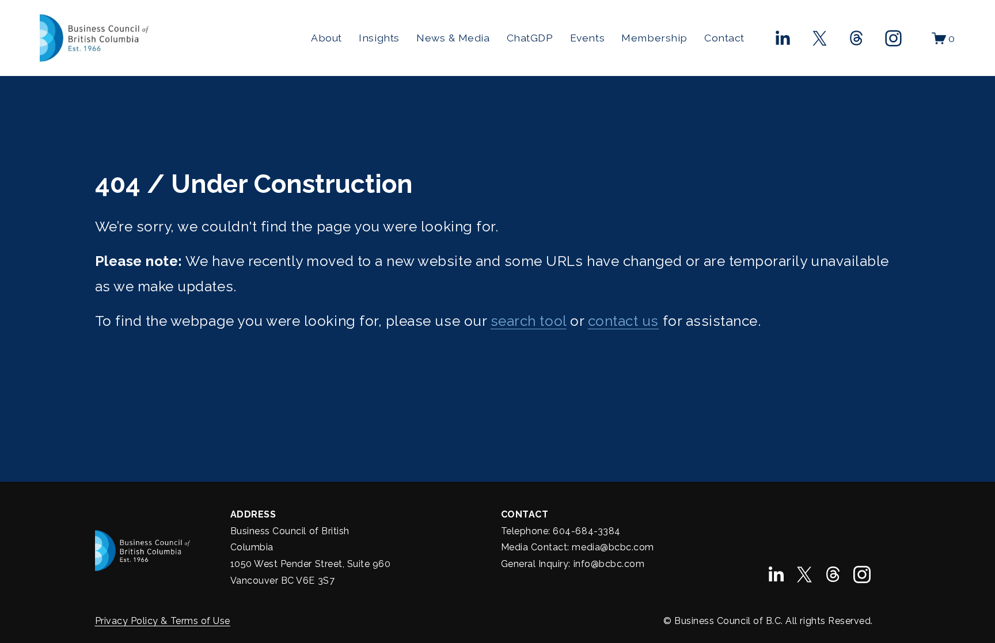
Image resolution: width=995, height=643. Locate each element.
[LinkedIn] (782, 38)
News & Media (452, 38)
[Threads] (856, 38)
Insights (379, 38)
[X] (820, 38)
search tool (529, 321)
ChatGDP (530, 38)
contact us (623, 321)
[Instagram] (893, 38)
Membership (654, 38)
